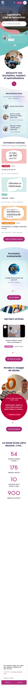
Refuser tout (7, 682)
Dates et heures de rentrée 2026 (15, 36)
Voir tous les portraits (14, 429)
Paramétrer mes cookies (8, 678)
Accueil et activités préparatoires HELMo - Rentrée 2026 (16, 115)
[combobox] (14, 23)
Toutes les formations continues (14, 239)
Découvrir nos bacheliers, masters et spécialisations (14, 75)
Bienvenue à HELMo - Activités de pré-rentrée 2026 (15, 127)
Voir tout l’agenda (14, 297)
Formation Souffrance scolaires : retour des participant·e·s (14, 341)
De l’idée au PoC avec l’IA (8, 170)
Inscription (19, 2)
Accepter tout (20, 682)
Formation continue (18, 346)
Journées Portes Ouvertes (17, 106)
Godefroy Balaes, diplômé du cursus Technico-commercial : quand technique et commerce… (14, 407)
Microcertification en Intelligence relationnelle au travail (14, 227)
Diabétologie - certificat (8, 198)
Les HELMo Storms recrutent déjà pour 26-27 (14, 279)
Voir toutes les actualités (14, 359)
